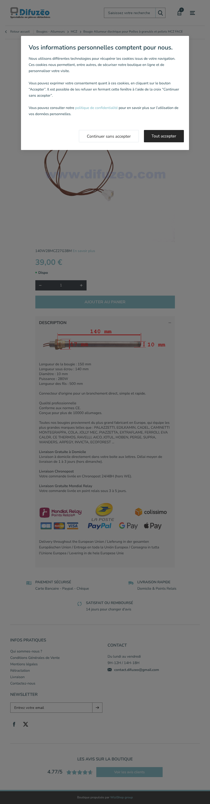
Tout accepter (164, 136)
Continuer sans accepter (109, 136)
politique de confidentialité (96, 107)
